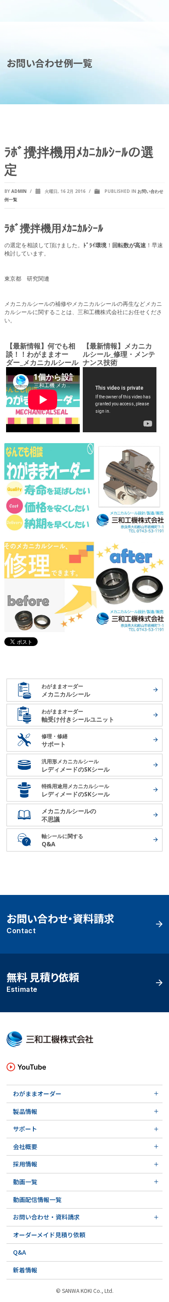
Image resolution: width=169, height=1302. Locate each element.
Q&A (19, 1252)
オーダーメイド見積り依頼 (49, 1234)
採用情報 (25, 1164)
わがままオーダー (37, 1093)
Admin (18, 191)
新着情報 (25, 1270)
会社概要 (25, 1146)
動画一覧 (25, 1181)
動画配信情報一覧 (37, 1199)
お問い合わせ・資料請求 (46, 1217)
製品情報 (25, 1111)
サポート (25, 1128)
